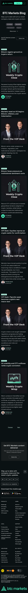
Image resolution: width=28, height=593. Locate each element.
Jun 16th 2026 (8, 283)
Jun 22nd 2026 (8, 217)
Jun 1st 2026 (7, 349)
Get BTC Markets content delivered (8, 38)
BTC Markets (8, 96)
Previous (10, 427)
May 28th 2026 (8, 413)
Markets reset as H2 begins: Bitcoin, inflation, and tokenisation (12, 113)
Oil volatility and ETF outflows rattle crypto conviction (13, 364)
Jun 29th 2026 (8, 157)
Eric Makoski (8, 155)
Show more (13, 31)
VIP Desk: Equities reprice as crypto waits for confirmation (13, 232)
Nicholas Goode (9, 281)
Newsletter (4, 49)
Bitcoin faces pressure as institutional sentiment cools (13, 172)
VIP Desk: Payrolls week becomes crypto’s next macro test (11, 299)
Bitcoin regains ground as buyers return (11, 53)
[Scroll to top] (25, 471)
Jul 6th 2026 (7, 97)
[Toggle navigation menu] (24, 3)
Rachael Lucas (8, 412)
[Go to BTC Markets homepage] (8, 3)
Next (18, 427)
